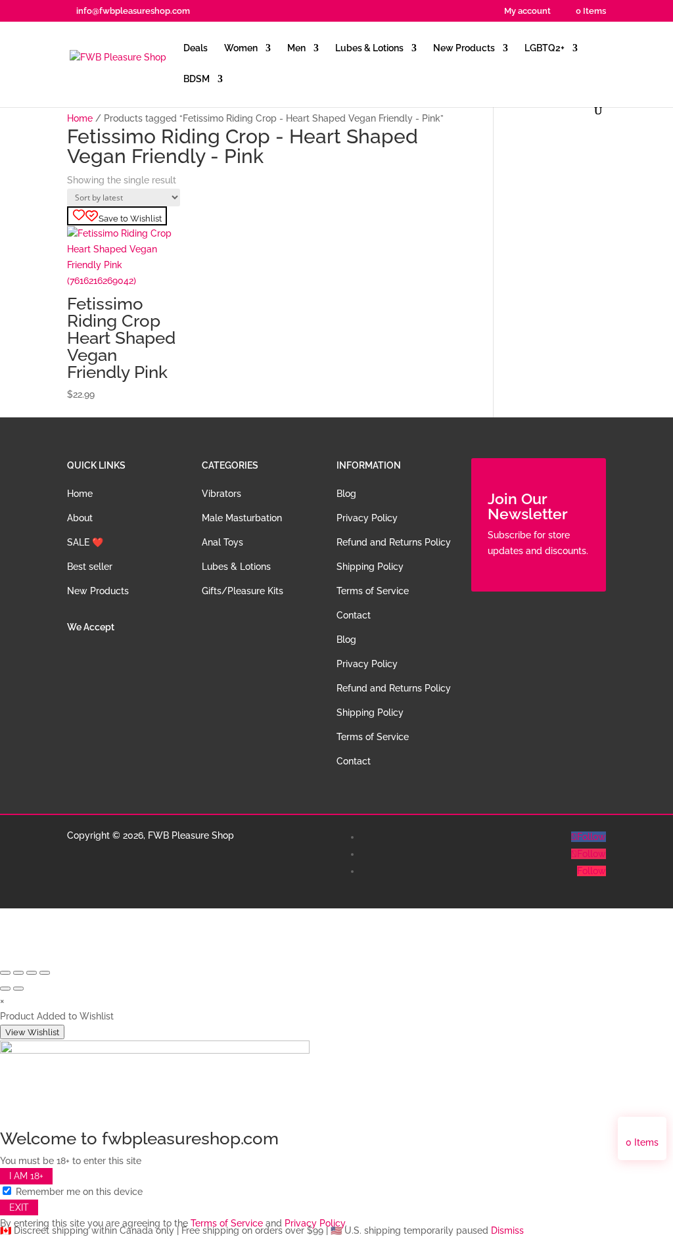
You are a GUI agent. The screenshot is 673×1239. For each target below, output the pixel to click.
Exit (19, 1207)
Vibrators (221, 493)
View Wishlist (32, 1032)
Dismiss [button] (507, 1230)
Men (296, 48)
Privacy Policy (367, 518)
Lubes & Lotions (369, 48)
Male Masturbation (242, 518)
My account (527, 11)
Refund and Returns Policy (393, 542)
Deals (195, 48)
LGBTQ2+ (544, 48)
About (80, 518)
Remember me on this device (78, 1191)
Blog (346, 493)
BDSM (196, 79)
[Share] (31, 973)
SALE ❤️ (85, 542)
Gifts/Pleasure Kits (242, 591)
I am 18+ (26, 1176)
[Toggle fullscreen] (18, 973)
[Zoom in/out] (5, 973)
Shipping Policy (370, 566)
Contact (353, 615)
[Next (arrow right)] (18, 989)
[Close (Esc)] (44, 973)
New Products (464, 48)
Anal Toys (222, 542)
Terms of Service (372, 591)
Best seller (89, 566)
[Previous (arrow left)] (5, 989)
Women (241, 48)
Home (80, 118)
